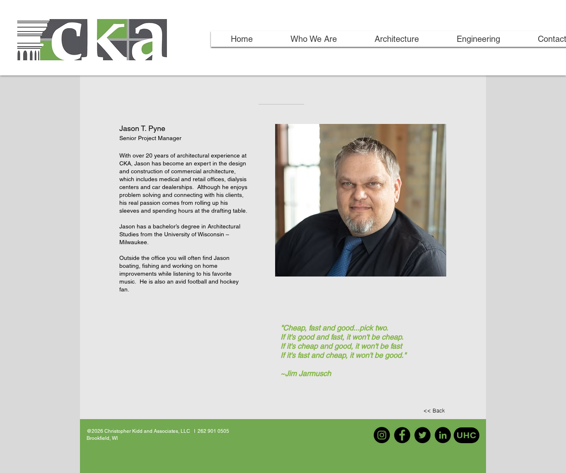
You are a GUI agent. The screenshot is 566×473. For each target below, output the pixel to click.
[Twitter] (422, 435)
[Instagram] (382, 435)
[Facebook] (402, 435)
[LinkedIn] (443, 435)
